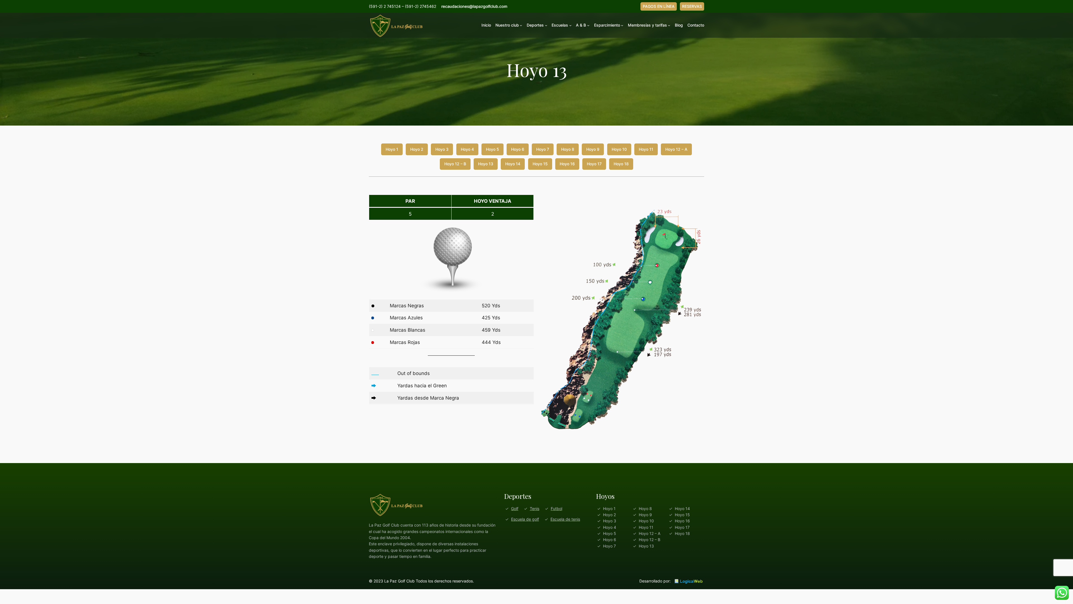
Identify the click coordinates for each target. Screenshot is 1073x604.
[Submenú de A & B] (588, 25)
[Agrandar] (697, 202)
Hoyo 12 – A (676, 149)
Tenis (534, 508)
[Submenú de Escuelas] (570, 25)
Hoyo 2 (416, 149)
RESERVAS (692, 6)
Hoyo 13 (485, 163)
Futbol (556, 508)
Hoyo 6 (517, 149)
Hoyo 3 (441, 149)
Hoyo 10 (619, 149)
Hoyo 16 (567, 163)
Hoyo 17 (594, 163)
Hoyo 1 (392, 149)
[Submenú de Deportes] (546, 25)
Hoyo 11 (646, 149)
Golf (514, 508)
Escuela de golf (525, 519)
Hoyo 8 (567, 149)
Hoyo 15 (540, 163)
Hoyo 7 (542, 149)
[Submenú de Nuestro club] (521, 25)
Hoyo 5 (492, 149)
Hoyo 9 (592, 149)
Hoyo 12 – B (455, 163)
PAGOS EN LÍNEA (659, 6)
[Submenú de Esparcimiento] (622, 25)
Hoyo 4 (467, 149)
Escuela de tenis (565, 519)
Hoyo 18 (621, 163)
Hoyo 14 (512, 163)
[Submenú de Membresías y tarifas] (669, 25)
